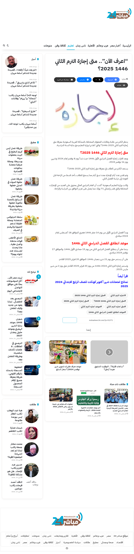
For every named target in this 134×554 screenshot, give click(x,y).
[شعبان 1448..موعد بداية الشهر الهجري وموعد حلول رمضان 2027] (31, 322)
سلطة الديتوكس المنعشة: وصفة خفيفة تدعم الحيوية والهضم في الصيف (14, 223)
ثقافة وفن (60, 46)
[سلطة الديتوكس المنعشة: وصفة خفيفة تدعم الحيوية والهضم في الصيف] (31, 220)
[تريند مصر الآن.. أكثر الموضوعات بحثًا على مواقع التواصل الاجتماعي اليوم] (31, 281)
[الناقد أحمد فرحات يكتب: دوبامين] (31, 487)
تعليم (71, 46)
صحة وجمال (107, 542)
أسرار (58, 542)
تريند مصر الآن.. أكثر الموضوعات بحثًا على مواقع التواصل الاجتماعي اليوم (14, 284)
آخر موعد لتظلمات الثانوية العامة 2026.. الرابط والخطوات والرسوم (89, 410)
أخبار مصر (115, 46)
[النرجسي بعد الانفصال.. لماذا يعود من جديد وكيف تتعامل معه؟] (31, 302)
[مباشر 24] (119, 13)
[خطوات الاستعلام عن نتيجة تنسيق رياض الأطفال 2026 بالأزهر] (61, 395)
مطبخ (95, 542)
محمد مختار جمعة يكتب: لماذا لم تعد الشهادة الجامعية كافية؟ (15, 450)
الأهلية (91, 46)
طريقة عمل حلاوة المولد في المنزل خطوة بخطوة (14, 183)
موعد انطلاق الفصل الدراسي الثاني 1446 (106, 312)
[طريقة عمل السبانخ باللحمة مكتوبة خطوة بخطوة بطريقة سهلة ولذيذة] (31, 199)
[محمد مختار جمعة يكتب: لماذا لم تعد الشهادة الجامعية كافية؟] (31, 449)
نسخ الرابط (69, 320)
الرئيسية (126, 46)
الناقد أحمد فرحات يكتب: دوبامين (16, 485)
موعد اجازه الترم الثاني (90, 306)
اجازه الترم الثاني (117, 295)
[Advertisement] (44, 21)
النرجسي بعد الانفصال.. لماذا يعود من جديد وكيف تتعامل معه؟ (14, 305)
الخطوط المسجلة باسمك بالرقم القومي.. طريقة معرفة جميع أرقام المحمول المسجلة (14, 376)
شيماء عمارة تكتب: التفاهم (15, 429)
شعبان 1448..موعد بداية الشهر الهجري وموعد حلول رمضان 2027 (15, 327)
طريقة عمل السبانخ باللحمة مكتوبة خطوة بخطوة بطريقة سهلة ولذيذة (14, 202)
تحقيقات (25, 536)
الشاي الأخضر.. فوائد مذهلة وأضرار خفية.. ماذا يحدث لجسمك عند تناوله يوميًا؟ (15, 246)
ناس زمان (81, 46)
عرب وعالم (102, 46)
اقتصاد (119, 542)
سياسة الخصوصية (72, 542)
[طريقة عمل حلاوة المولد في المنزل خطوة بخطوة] (31, 181)
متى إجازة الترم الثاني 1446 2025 (89, 295)
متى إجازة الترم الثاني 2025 (75, 301)
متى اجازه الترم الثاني (115, 306)
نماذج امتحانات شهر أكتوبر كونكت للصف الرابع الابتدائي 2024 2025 (91, 284)
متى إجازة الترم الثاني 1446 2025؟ (109, 301)
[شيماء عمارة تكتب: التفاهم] (31, 433)
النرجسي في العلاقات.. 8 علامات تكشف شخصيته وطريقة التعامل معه (15, 351)
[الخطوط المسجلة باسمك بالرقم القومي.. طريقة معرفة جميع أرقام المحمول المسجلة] (31, 370)
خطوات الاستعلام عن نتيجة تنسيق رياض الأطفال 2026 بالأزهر (62, 406)
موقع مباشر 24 (121, 536)
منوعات (48, 46)
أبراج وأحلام (12, 536)
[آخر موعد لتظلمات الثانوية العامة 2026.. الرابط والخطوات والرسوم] (88, 396)
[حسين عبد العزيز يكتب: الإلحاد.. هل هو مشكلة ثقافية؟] (31, 470)
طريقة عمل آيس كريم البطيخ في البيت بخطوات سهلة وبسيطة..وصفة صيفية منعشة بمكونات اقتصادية (14, 159)
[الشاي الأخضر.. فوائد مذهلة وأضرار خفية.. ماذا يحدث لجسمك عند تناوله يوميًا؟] (31, 239)
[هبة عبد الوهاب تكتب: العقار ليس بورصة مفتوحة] (31, 416)
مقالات (86, 542)
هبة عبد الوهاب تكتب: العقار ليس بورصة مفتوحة (14, 415)
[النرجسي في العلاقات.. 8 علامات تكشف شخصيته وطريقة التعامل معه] (31, 346)
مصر (109, 536)
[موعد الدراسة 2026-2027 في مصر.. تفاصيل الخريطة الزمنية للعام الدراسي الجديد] (116, 395)
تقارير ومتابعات (61, 536)
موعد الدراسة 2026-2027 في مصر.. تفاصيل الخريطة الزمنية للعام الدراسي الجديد (117, 408)
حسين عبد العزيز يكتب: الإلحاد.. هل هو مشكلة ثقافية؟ (14, 469)
